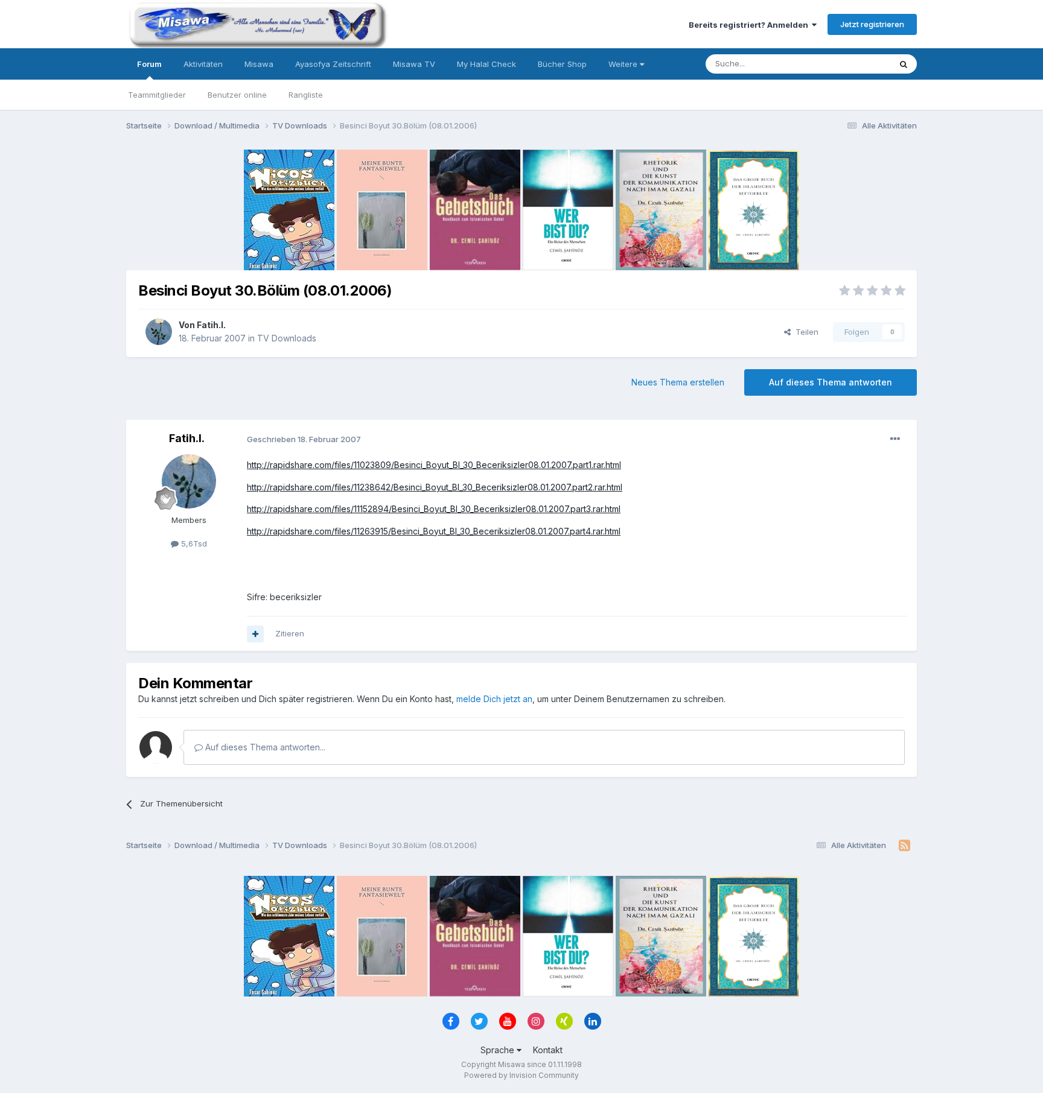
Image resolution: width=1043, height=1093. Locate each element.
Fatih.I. (211, 325)
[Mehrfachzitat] (255, 634)
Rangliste (306, 95)
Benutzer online (237, 95)
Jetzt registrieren (872, 24)
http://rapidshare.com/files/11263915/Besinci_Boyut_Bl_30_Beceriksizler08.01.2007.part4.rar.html (433, 531)
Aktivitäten (203, 64)
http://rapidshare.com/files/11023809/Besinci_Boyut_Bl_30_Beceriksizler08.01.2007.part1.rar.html (434, 465)
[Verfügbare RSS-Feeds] (904, 845)
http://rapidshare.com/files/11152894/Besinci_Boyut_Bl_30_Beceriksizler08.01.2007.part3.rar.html (433, 509)
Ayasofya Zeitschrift (333, 64)
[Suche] (903, 64)
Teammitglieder (157, 95)
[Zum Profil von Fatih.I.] (158, 331)
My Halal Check (486, 64)
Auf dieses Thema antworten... (264, 747)
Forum (149, 64)
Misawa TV (414, 64)
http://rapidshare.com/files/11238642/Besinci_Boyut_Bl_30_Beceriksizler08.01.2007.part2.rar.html (434, 487)
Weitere (624, 64)
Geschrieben (304, 439)
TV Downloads (286, 338)
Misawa (258, 64)
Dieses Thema (847, 63)
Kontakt (548, 1050)
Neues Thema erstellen (677, 382)
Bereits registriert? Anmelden (750, 25)
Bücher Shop (562, 64)
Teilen (804, 332)
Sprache (498, 1050)
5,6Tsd (193, 543)
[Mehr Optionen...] (895, 439)
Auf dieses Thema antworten (830, 382)
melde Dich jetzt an (494, 699)
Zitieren (289, 633)
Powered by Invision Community (521, 1075)
